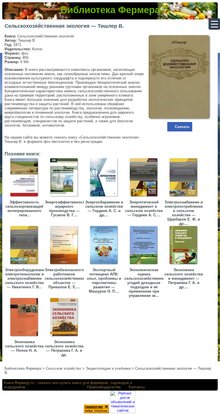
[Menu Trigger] (214, 24)
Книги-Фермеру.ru (19, 383)
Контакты (137, 387)
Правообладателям (104, 387)
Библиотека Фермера (110, 10)
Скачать (182, 127)
